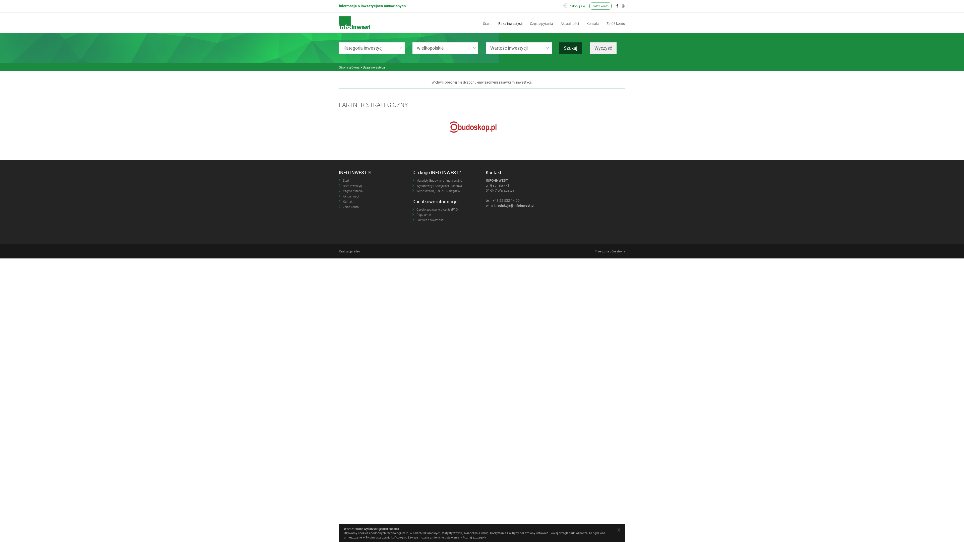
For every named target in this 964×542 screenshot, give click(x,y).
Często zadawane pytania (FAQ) (437, 209)
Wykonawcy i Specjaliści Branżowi (439, 186)
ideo (357, 251)
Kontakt (592, 23)
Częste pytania (541, 23)
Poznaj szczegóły (474, 537)
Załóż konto (600, 6)
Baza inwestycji (510, 23)
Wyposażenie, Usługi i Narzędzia (438, 191)
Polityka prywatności (430, 220)
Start (487, 23)
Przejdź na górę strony (610, 251)
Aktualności (570, 23)
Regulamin (423, 215)
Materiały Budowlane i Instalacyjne (439, 180)
